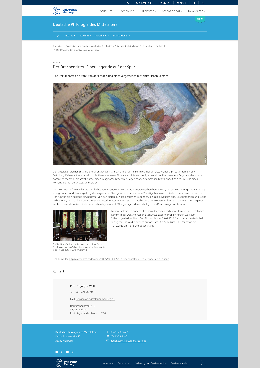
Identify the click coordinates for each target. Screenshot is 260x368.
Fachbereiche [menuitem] (144, 3)
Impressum (108, 363)
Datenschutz (124, 363)
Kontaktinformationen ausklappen (203, 362)
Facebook (56, 352)
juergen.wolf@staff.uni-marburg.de (95, 299)
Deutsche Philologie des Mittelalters (58, 36)
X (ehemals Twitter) (61, 352)
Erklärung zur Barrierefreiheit (151, 363)
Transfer (147, 11)
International (170, 11)
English (181, 3)
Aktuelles (147, 46)
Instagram (72, 352)
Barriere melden (179, 363)
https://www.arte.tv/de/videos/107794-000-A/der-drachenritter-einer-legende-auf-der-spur (119, 259)
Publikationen (120, 35)
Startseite (57, 46)
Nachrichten (161, 46)
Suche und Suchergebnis (203, 2)
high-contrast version (193, 2)
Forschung (126, 11)
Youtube (67, 352)
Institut (69, 35)
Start (128, 2)
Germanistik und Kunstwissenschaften (83, 46)
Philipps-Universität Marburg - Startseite (70, 10)
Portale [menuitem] (164, 3)
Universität (195, 11)
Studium (106, 11)
